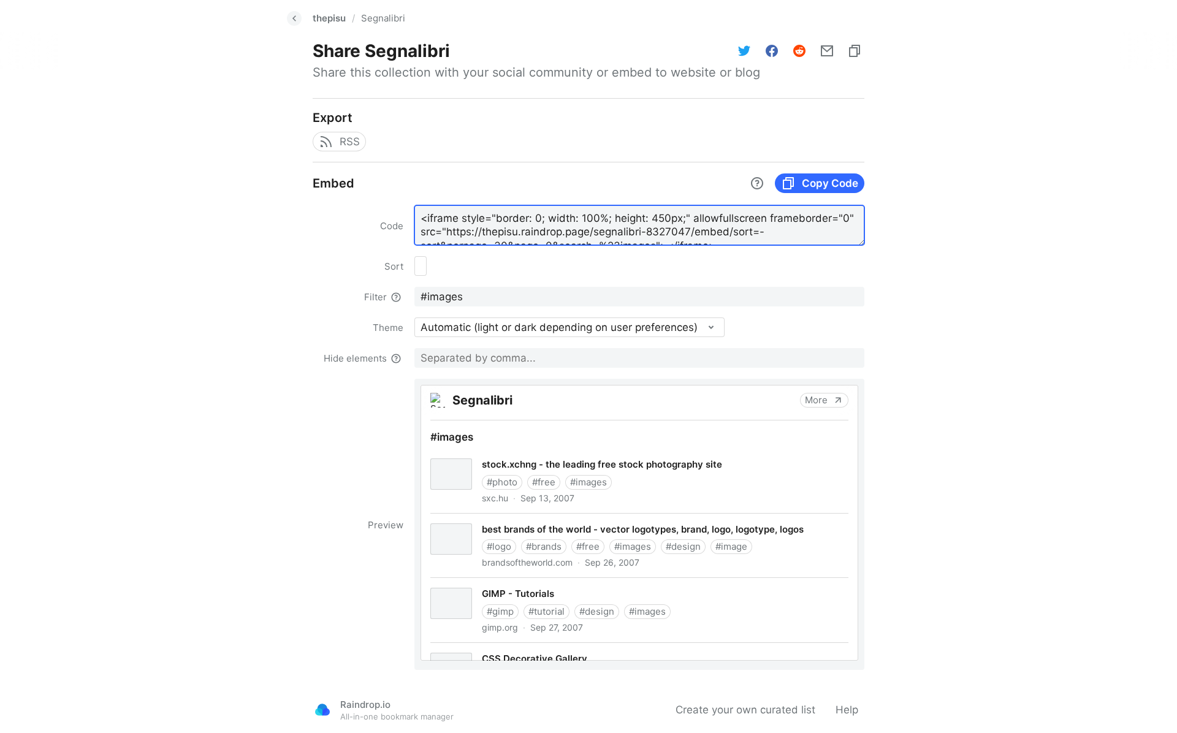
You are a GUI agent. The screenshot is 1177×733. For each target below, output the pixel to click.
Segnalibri (383, 18)
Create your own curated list (745, 710)
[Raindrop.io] (322, 710)
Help (847, 710)
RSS (350, 141)
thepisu (329, 18)
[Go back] (294, 18)
